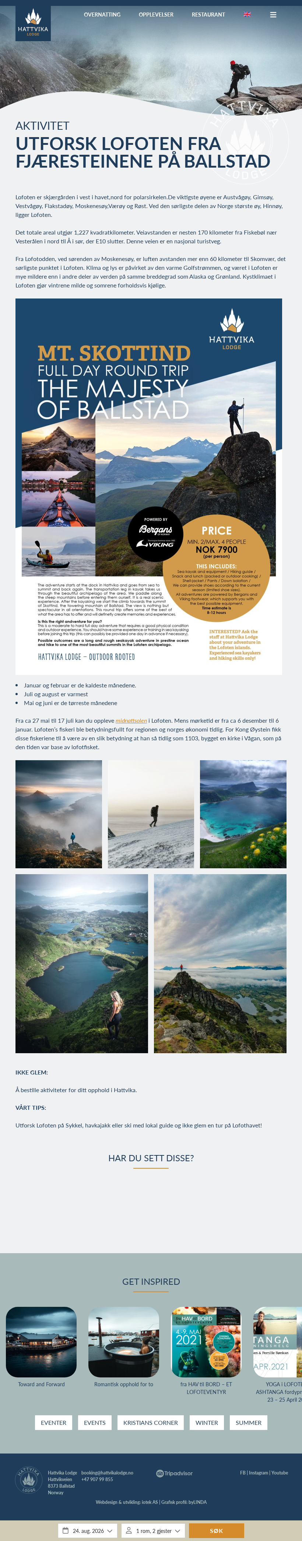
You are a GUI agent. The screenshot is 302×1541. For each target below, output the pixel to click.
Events (95, 1422)
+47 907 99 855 (97, 1479)
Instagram (258, 1473)
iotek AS (150, 1502)
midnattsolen (131, 720)
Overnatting (102, 14)
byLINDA (198, 1502)
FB (243, 1473)
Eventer (53, 1422)
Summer (248, 1422)
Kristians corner (150, 1422)
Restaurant (208, 14)
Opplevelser (156, 14)
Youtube (279, 1473)
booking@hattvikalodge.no (107, 1473)
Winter (207, 1422)
